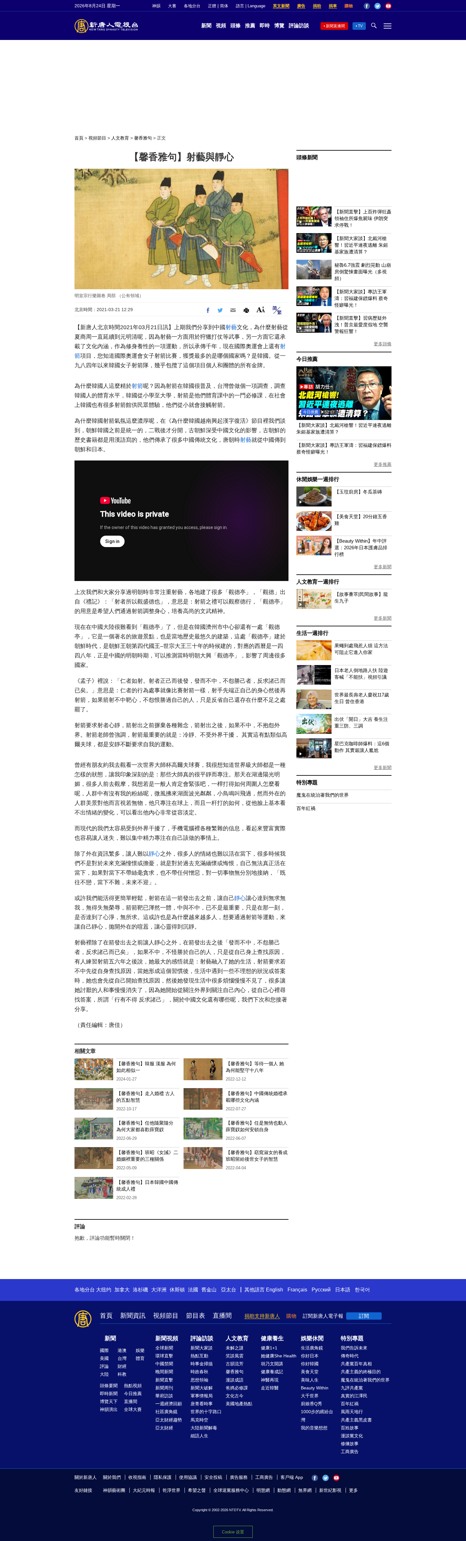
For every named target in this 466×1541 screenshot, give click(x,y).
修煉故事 (350, 1443)
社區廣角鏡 (166, 1411)
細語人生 (199, 1435)
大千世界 (310, 1395)
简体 (224, 5)
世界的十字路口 (206, 1411)
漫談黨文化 (352, 1435)
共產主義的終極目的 (361, 1371)
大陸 (104, 1374)
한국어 (362, 1289)
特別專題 (307, 783)
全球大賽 (133, 1409)
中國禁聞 (164, 1363)
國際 (104, 1350)
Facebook (367, 6)
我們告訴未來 (354, 1347)
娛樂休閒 (312, 1338)
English (274, 1289)
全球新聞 (164, 1347)
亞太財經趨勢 (168, 1419)
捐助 (317, 5)
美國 (104, 1358)
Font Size (260, 309)
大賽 (172, 5)
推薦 (250, 25)
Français (297, 1289)
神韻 (156, 5)
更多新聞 (383, 566)
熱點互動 (199, 1355)
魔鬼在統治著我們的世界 (322, 795)
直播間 (222, 1315)
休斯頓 (177, 1289)
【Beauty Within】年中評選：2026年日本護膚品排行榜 (360, 547)
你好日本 (310, 1355)
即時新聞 (109, 1393)
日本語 (342, 1289)
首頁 (78, 137)
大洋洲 (158, 1289)
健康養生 (272, 1338)
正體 (212, 5)
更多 (353, 1490)
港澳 (122, 1350)
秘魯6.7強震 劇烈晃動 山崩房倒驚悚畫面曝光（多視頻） (362, 271)
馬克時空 (199, 1419)
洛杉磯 (140, 1289)
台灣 (122, 1358)
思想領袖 (199, 1379)
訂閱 (364, 1316)
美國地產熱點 (239, 1403)
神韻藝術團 (114, 1490)
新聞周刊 (164, 1387)
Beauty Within (314, 1387)
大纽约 (103, 1289)
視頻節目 (97, 137)
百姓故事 (350, 1427)
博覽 (279, 25)
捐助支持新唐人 (262, 1316)
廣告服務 (239, 1477)
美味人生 (310, 1379)
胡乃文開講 (272, 1363)
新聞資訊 (133, 1315)
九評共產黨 (352, 1387)
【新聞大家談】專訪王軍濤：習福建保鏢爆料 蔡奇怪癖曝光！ (361, 298)
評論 (104, 1366)
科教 (122, 1374)
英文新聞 (281, 5)
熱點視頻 (133, 1385)
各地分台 (192, 5)
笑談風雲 (234, 1355)
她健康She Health (278, 1355)
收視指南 (137, 1477)
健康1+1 (269, 1347)
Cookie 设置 (233, 1532)
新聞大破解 (202, 1387)
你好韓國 (310, 1363)
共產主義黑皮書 (356, 1419)
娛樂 (140, 1350)
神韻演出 (109, 1409)
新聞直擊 (164, 1379)
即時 (265, 25)
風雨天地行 (352, 1411)
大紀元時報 (144, 1490)
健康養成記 (272, 1371)
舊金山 (209, 1289)
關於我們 (112, 1477)
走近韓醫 (270, 1387)
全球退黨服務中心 (231, 1490)
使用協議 (188, 1477)
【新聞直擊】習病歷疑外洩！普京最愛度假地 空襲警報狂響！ (361, 324)
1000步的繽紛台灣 (317, 1415)
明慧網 (263, 1490)
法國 (193, 1289)
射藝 (231, 327)
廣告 (301, 5)
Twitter (377, 6)
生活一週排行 (312, 633)
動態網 (284, 1490)
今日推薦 (307, 359)
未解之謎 (234, 1347)
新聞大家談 (202, 1347)
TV (360, 26)
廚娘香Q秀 (311, 1403)
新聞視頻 (166, 1338)
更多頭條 (383, 343)
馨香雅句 (143, 137)
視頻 (221, 25)
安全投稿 (213, 1477)
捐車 (333, 5)
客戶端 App (292, 1477)
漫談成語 (234, 1379)
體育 (140, 1358)
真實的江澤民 (354, 1395)
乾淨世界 (171, 1490)
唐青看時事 (202, 1403)
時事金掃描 (202, 1363)
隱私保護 (163, 1477)
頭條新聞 (307, 157)
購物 (349, 5)
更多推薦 (383, 464)
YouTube (388, 6)
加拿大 (122, 1289)
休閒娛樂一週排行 (317, 479)
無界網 (305, 1490)
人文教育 (120, 137)
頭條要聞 (109, 1385)
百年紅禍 (305, 808)
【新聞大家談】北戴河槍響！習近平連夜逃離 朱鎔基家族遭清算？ (361, 245)
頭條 (235, 25)
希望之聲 (197, 1490)
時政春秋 (199, 1371)
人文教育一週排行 (317, 582)
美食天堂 (310, 1371)
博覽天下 (109, 1401)
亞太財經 (164, 1427)
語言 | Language (250, 5)
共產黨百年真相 (356, 1363)
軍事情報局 (202, 1395)
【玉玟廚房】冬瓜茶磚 (358, 491)
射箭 (137, 386)
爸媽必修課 (237, 1387)
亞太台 (228, 1289)
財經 (122, 1366)
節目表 (195, 1315)
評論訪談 (299, 25)
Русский (321, 1289)
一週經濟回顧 (168, 1403)
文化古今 (234, 1395)
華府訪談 (164, 1395)
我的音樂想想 (314, 1427)
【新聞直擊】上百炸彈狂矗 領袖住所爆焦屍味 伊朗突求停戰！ (363, 218)
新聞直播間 (335, 26)
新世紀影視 (330, 1490)
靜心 (154, 854)
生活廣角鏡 (312, 1347)
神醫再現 (270, 1379)
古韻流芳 (234, 1363)
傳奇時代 (350, 1355)
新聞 (206, 25)
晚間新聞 (164, 1371)
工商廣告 (350, 1451)
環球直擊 (164, 1355)
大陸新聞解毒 (204, 1427)
